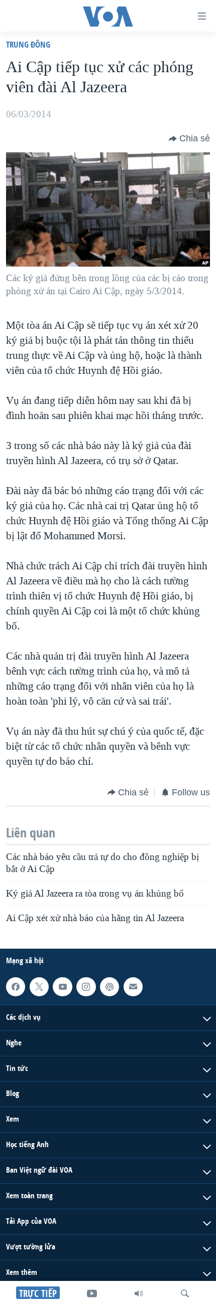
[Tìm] (185, 1293)
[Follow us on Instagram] (85, 986)
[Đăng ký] (133, 986)
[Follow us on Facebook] (15, 986)
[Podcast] (109, 986)
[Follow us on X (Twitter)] (39, 986)
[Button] (189, 138)
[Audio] (139, 1293)
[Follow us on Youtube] (62, 986)
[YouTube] (92, 1293)
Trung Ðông (28, 44)
